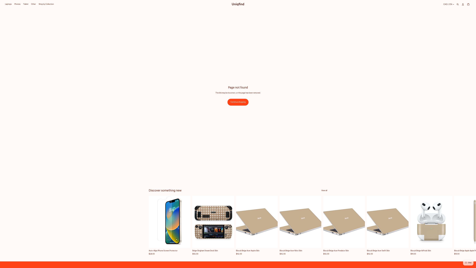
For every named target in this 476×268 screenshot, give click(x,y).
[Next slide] (324, 225)
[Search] (457, 4)
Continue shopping (238, 102)
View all (324, 190)
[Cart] (468, 4)
